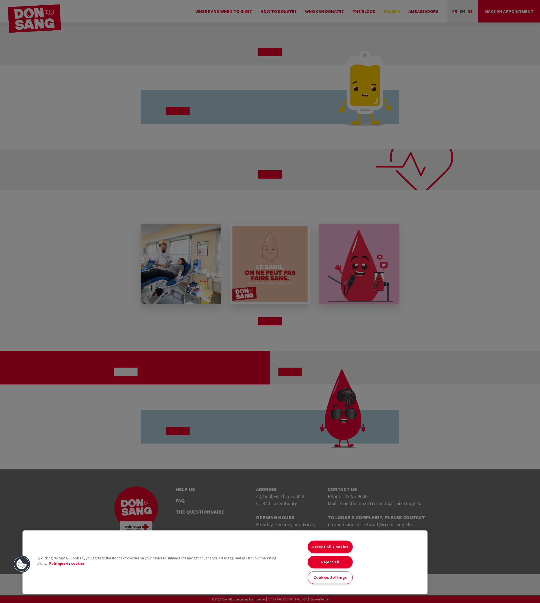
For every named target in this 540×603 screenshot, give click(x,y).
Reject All (330, 561)
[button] (22, 564)
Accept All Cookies (330, 546)
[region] (225, 562)
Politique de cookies (66, 563)
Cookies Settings (330, 577)
